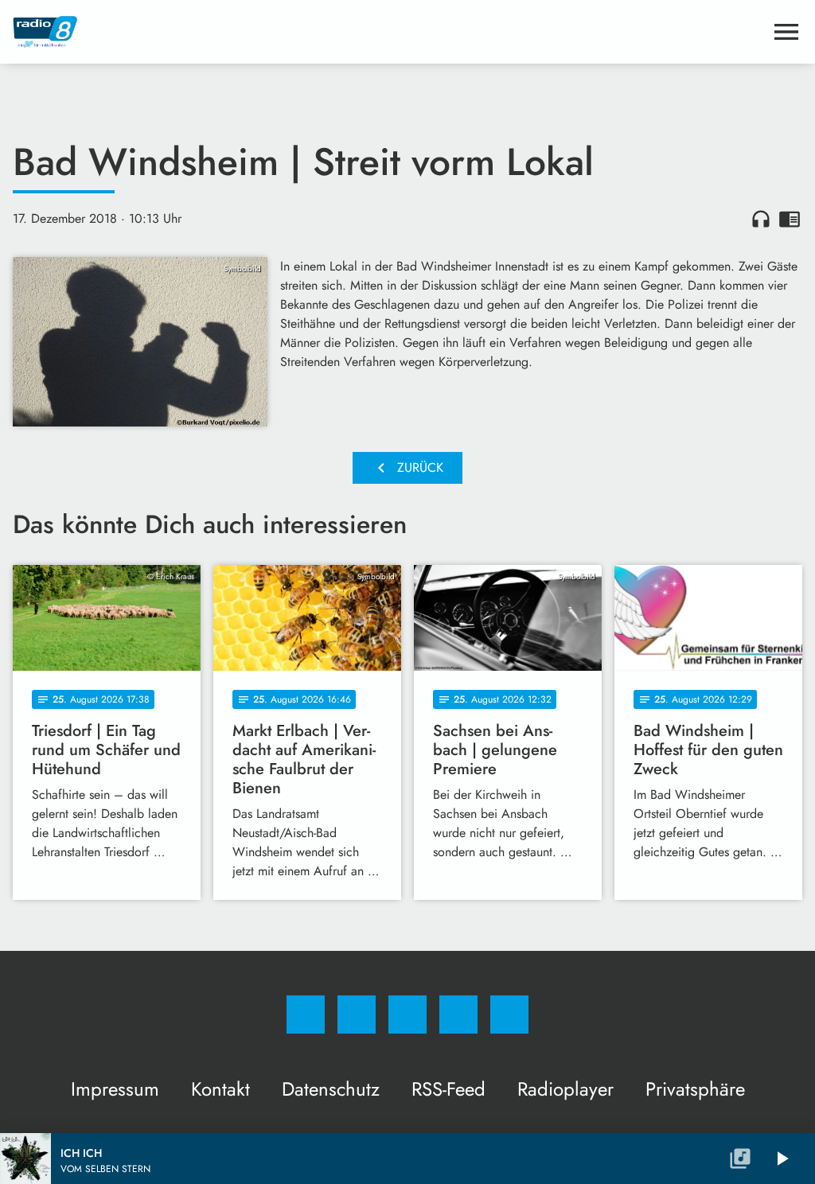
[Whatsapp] (407, 1014)
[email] (509, 1014)
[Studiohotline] (458, 1014)
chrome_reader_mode (789, 219)
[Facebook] (306, 1014)
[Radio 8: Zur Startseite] (388, 32)
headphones (761, 219)
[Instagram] (356, 1014)
